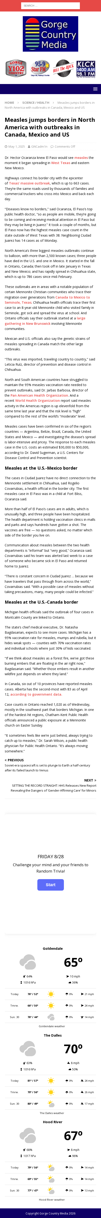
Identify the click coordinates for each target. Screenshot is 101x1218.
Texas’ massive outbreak (29, 183)
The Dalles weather (52, 1113)
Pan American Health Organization (39, 395)
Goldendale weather (52, 1026)
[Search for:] (50, 5)
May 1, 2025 (16, 146)
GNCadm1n (39, 146)
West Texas (60, 163)
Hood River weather (52, 1199)
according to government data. (36, 694)
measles (81, 157)
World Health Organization (37, 400)
